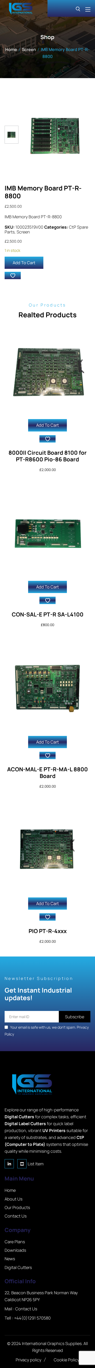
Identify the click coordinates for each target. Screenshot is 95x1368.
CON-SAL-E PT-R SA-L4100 (47, 614)
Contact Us (26, 1308)
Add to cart (24, 262)
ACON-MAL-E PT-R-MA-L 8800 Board (47, 772)
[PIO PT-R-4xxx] (47, 849)
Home (11, 49)
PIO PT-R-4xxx (48, 931)
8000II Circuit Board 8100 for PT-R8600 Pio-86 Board (48, 456)
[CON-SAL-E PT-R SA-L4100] (47, 532)
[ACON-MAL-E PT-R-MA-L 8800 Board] (47, 687)
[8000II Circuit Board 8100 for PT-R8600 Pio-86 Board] (47, 371)
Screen (29, 49)
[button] (13, 275)
